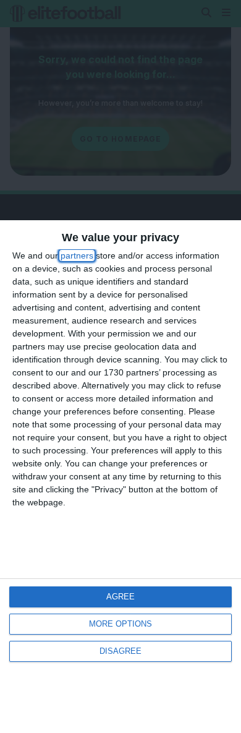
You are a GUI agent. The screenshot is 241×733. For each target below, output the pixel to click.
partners (77, 255)
